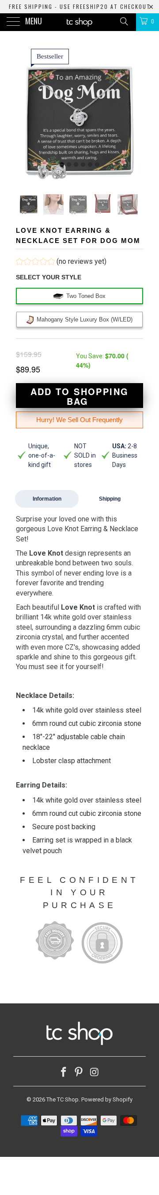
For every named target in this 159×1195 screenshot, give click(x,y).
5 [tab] (90, 165)
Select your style (48, 277)
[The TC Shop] (79, 22)
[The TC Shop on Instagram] (94, 1073)
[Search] (123, 21)
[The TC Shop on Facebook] (63, 1073)
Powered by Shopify (106, 1099)
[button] (61, 262)
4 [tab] (83, 165)
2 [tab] (68, 165)
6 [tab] (97, 165)
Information (47, 499)
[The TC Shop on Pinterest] (79, 1073)
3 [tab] (76, 165)
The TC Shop (62, 1099)
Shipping (110, 499)
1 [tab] (61, 165)
